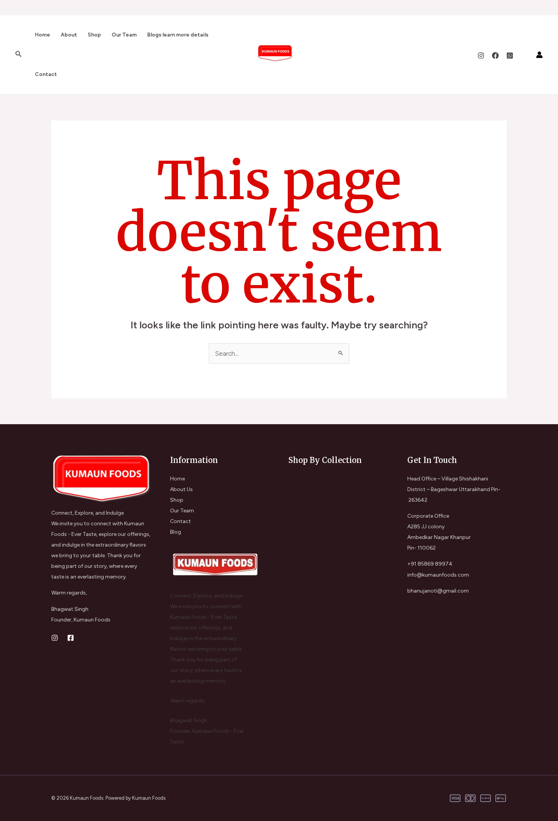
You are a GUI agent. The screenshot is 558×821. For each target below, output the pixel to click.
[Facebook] (495, 55)
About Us (181, 489)
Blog (175, 532)
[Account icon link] (539, 54)
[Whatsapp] (509, 55)
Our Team (124, 35)
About (69, 35)
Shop (94, 35)
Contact (46, 74)
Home (42, 35)
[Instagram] (481, 55)
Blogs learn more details (177, 35)
